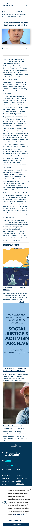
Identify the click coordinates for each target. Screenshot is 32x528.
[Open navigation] (29, 5)
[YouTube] (12, 465)
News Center (9, 12)
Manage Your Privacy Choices (16, 520)
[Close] (30, 489)
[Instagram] (7, 465)
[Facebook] (3, 465)
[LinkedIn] (16, 465)
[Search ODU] (26, 5)
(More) (21, 302)
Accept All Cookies (16, 524)
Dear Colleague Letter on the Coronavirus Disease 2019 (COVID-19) (15, 105)
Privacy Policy (16, 514)
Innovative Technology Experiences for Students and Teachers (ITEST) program (13, 174)
